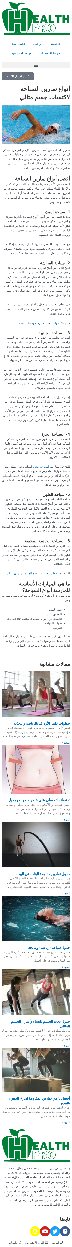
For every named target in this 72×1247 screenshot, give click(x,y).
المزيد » (66, 742)
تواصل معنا (18, 43)
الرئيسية (55, 43)
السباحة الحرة (41, 466)
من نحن (37, 43)
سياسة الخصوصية (22, 53)
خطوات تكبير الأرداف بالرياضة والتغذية (42, 723)
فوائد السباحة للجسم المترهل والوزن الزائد (32, 573)
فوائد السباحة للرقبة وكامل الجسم (38, 323)
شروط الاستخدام (50, 53)
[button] (36, 65)
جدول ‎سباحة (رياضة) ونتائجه (49, 947)
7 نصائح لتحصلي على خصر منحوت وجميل (39, 800)
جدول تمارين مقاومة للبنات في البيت (43, 874)
